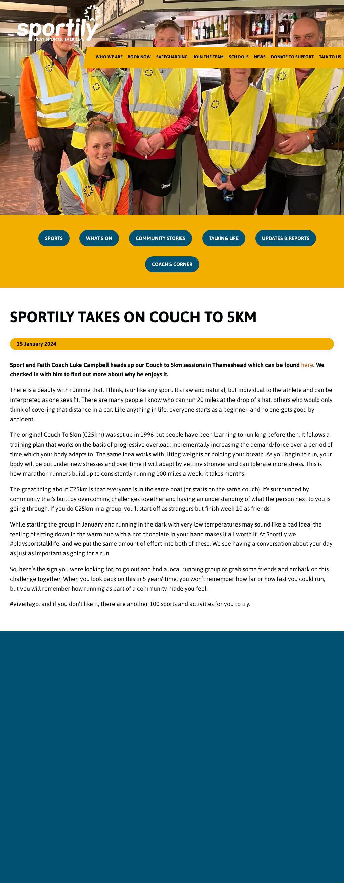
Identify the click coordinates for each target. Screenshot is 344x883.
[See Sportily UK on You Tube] (195, 757)
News (260, 56)
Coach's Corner (172, 264)
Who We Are (109, 56)
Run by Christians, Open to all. (172, 732)
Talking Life (224, 238)
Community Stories (160, 238)
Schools (239, 56)
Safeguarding (172, 56)
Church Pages (237, 847)
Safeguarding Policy (148, 847)
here (307, 364)
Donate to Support (292, 56)
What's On (99, 238)
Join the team (208, 56)
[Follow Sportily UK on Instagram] (172, 757)
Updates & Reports (285, 238)
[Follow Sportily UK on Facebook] (149, 757)
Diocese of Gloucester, (212, 782)
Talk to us (330, 56)
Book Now (139, 56)
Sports (54, 238)
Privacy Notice (107, 847)
